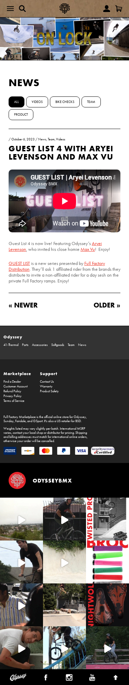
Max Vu (87, 249)
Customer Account (15, 386)
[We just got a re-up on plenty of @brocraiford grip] (107, 562)
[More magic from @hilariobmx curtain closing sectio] (21, 647)
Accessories (40, 345)
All (16, 102)
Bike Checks (64, 102)
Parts (25, 345)
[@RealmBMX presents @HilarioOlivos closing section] (64, 647)
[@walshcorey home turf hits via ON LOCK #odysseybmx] (64, 562)
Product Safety (49, 391)
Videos (37, 102)
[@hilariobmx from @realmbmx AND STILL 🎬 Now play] (21, 604)
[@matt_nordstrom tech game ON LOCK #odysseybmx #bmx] (21, 562)
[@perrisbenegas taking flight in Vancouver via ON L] (107, 647)
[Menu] (10, 8)
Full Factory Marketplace (19, 417)
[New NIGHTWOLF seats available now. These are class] (107, 604)
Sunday (8, 421)
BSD (78, 421)
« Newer (23, 305)
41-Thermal (11, 345)
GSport (38, 421)
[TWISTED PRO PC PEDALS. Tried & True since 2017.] (107, 519)
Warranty (46, 386)
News (24, 82)
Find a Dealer (12, 382)
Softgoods (57, 345)
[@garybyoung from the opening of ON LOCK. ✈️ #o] (64, 519)
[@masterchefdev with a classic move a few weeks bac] (64, 604)
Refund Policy (12, 391)
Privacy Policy (12, 396)
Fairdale (20, 421)
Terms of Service (13, 401)
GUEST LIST (19, 263)
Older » (107, 305)
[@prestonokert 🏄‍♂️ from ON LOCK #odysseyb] (21, 519)
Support (48, 373)
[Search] (22, 8)
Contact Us (47, 382)
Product (21, 115)
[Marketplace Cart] (119, 8)
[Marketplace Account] (107, 8)
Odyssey (12, 336)
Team (91, 102)
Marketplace (17, 373)
